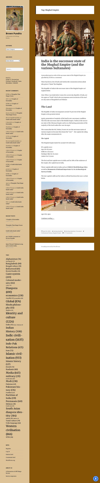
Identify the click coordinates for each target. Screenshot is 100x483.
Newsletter (9, 83)
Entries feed (9, 454)
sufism (9, 418)
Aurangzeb (10, 261)
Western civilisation (13, 430)
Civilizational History (46, 233)
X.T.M (7, 94)
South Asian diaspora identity (14, 412)
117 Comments (68, 233)
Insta (19, 81)
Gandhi (10, 298)
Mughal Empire (57, 233)
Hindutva (9, 310)
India (9, 325)
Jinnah (10, 367)
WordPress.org (10, 460)
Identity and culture (14, 317)
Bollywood (13, 269)
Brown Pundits (14, 33)
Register (8, 448)
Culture (8, 285)
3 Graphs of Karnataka (12, 219)
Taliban (16, 418)
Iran (9, 350)
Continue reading (47, 218)
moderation (10, 378)
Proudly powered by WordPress (50, 246)
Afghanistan (13, 259)
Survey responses (11, 476)
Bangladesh (13, 263)
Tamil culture (13, 421)
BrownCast (15, 79)
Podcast (8, 81)
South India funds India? (13, 119)
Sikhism (11, 404)
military (13, 376)
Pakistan (11, 384)
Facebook (14, 81)
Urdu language (13, 423)
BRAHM (15, 83)
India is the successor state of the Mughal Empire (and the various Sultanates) (63, 64)
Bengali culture (13, 266)
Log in (8, 451)
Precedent (79, 231)
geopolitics (18, 298)
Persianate (14, 401)
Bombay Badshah (58, 231)
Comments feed (10, 457)
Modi (12, 381)
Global (13, 301)
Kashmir (12, 369)
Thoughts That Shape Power (14, 225)
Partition (10, 392)
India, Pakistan (18, 325)
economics (14, 295)
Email (7, 79)
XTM (9, 437)
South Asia (10, 406)
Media (13, 372)
